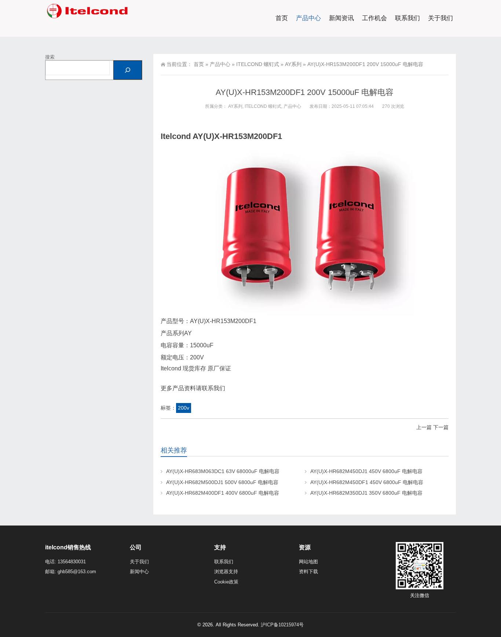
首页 (281, 18)
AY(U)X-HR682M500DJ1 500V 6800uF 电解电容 (222, 482)
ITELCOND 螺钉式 (257, 64)
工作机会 (374, 18)
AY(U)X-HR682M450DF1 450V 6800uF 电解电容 (366, 482)
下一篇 (441, 427)
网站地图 (308, 561)
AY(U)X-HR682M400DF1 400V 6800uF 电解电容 (222, 493)
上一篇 (424, 427)
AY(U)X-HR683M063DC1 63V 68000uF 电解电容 (222, 471)
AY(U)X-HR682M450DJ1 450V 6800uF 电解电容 (366, 471)
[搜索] (127, 70)
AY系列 (293, 64)
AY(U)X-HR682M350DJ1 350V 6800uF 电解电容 (366, 493)
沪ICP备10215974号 (282, 624)
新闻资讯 (341, 18)
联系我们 (407, 18)
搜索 (50, 57)
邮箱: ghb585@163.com (70, 571)
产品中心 (308, 18)
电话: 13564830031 (65, 561)
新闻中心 (139, 571)
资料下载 (308, 571)
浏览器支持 (226, 571)
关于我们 (440, 18)
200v (183, 408)
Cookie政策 (226, 582)
